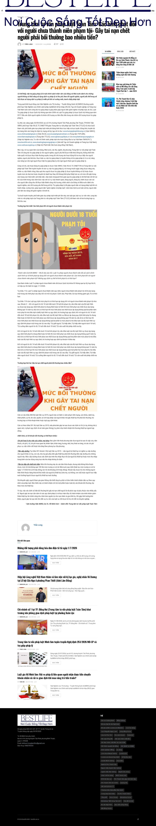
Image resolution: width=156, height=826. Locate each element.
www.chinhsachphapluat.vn (27, 134)
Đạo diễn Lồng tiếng (121, 805)
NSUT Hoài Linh (121, 775)
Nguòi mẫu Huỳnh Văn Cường (111, 768)
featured (130, 735)
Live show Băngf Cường (109, 753)
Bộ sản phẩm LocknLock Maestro (112, 728)
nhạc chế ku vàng (107, 775)
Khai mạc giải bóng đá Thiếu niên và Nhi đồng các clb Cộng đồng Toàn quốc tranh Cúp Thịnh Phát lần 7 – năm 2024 (126, 87)
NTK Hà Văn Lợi (106, 779)
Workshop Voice (125, 797)
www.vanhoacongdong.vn (27, 145)
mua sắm (120, 761)
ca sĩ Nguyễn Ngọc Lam (109, 731)
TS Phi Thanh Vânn (124, 794)
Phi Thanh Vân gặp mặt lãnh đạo (125, 779)
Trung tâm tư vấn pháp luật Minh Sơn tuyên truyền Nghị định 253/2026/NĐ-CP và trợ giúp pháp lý (57, 643)
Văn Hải (22, 682)
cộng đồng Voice (125, 731)
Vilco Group (114, 797)
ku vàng (119, 750)
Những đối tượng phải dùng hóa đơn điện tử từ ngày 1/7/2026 (47, 548)
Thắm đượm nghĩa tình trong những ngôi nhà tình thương (126, 73)
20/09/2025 (38, 44)
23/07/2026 (32, 649)
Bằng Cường (121, 720)
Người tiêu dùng (124, 772)
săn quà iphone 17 (107, 786)
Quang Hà (124, 783)
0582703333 (29, 746)
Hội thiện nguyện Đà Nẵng (109, 746)
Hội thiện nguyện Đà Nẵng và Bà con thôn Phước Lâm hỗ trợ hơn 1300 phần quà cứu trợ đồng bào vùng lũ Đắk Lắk (127, 61)
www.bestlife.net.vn (25, 142)
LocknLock (123, 753)
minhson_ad (24, 552)
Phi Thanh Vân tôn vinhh (109, 783)
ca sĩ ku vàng (130, 728)
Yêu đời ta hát (128, 801)
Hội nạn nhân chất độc (122, 739)
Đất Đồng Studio (106, 808)
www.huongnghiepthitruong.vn (74, 131)
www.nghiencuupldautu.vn (60, 137)
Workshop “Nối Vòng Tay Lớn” (111, 801)
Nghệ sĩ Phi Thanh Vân (109, 764)
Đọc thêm (55, 563)
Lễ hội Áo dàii (126, 757)
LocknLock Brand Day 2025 (110, 757)
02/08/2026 (33, 584)
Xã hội (49, 44)
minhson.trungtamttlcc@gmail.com (33, 743)
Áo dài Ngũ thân (106, 805)
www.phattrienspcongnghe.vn (83, 137)
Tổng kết (104, 797)
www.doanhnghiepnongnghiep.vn (45, 142)
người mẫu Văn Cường (108, 772)
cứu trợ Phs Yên (106, 735)
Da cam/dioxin (120, 735)
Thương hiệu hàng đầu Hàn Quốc (112, 790)
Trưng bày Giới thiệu (108, 794)
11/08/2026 (33, 552)
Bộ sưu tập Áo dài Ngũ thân (110, 724)
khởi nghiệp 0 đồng (107, 750)
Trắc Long (28, 44)
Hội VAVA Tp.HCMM (127, 746)
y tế (28, 443)
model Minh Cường (107, 761)
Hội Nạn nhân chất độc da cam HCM (113, 742)
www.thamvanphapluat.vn (27, 137)
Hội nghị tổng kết (106, 739)
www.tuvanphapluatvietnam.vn (58, 134)
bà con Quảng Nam (107, 720)
